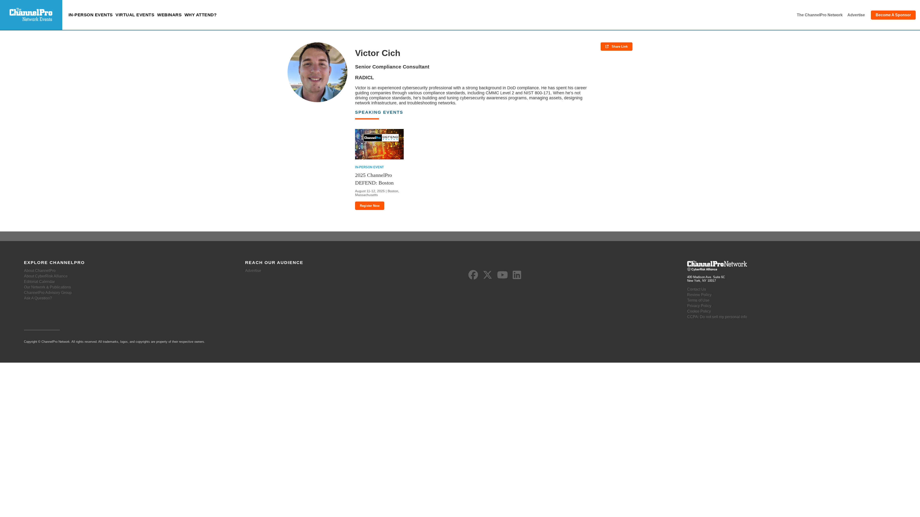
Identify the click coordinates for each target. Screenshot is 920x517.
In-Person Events (91, 14)
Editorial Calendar (39, 282)
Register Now (370, 206)
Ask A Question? (38, 298)
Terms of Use (698, 300)
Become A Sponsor (893, 15)
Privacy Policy (699, 306)
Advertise (856, 15)
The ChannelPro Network (820, 15)
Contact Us (696, 289)
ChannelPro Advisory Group (48, 293)
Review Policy (699, 295)
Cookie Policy (699, 311)
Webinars (169, 14)
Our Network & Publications (47, 287)
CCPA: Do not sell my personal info (717, 317)
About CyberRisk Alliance (46, 276)
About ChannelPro (40, 271)
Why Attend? (200, 14)
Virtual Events (134, 14)
